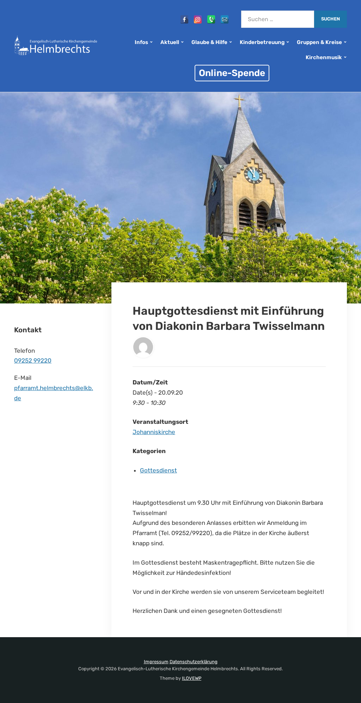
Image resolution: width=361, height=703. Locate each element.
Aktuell (169, 42)
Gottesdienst (158, 470)
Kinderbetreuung (262, 42)
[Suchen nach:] (277, 19)
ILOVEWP (191, 678)
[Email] (224, 19)
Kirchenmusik (324, 57)
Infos (141, 42)
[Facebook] (184, 19)
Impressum (156, 661)
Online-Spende (232, 73)
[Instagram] (198, 19)
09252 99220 (32, 360)
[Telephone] (211, 19)
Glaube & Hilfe (209, 42)
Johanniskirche (154, 431)
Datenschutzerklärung (194, 661)
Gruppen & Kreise (319, 42)
